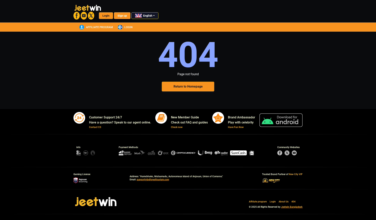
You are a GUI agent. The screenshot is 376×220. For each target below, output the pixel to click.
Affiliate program (99, 27)
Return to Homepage (188, 86)
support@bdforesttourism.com (153, 179)
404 (293, 201)
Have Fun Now (236, 127)
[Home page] (95, 202)
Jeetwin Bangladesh (292, 207)
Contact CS (95, 127)
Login (105, 15)
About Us (283, 201)
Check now (177, 127)
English (147, 15)
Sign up (122, 15)
